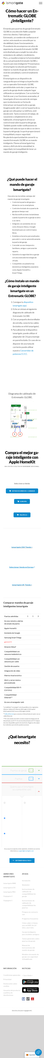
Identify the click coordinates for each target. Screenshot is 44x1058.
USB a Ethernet (9, 714)
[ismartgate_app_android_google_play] (30, 982)
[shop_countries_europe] (22, 505)
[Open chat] (38, 1052)
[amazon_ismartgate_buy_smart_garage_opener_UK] (22, 573)
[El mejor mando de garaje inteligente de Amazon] (22, 535)
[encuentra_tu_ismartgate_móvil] (22, 747)
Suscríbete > (28, 975)
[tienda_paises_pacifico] (22, 519)
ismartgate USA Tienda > (22, 547)
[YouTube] (32, 998)
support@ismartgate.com (26, 851)
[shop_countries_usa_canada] (22, 495)
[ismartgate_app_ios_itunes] (30, 990)
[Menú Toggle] (40, 3)
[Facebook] (23, 998)
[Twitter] (28, 998)
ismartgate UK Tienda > (22, 585)
